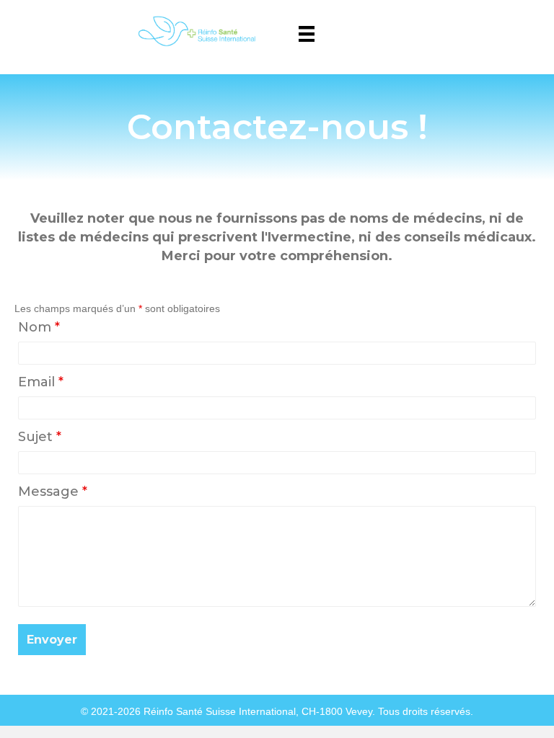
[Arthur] (307, 34)
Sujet (39, 437)
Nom (39, 327)
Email (40, 382)
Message (52, 491)
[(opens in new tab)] (194, 30)
